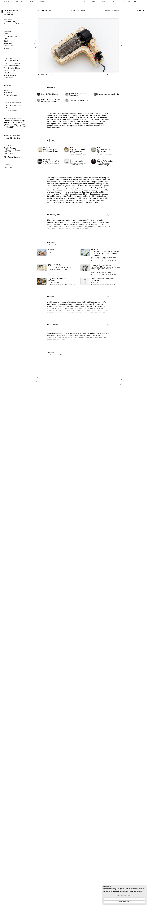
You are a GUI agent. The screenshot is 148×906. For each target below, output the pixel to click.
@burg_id (8, 167)
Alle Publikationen (56, 354)
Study (6, 41)
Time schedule (11, 110)
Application (8, 43)
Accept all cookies (124, 901)
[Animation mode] (84, 1)
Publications (8, 46)
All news (51, 141)
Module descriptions (13, 105)
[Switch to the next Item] (121, 44)
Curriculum (9, 108)
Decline (124, 899)
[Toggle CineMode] (140, 1)
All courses (52, 244)
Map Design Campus (12, 157)
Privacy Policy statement (135, 891)
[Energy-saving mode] (64, 1)
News (6, 34)
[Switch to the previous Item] (35, 44)
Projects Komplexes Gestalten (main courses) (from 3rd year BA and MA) (15, 126)
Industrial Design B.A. (12, 138)
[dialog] (124, 894)
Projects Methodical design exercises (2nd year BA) (14, 122)
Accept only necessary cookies (124, 895)
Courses (7, 39)
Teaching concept (10, 36)
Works (6, 48)
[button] (78, 225)
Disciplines (8, 31)
